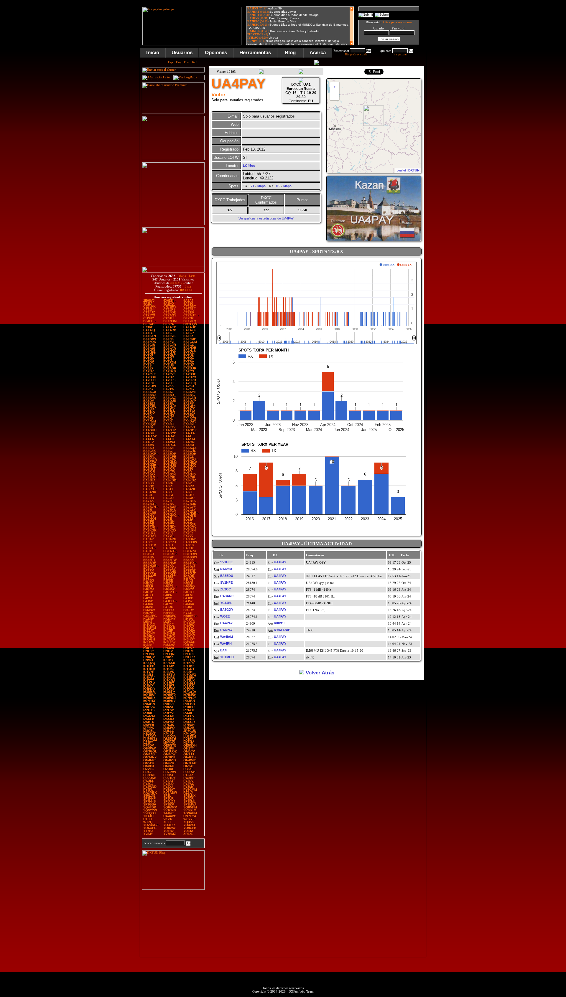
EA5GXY (226, 609)
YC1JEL (226, 603)
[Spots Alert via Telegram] (173, 159)
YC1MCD (227, 657)
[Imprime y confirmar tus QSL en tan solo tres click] (173, 224)
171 (251, 186)
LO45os (249, 165)
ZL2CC (225, 589)
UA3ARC (227, 596)
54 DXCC (177, 283)
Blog (290, 52)
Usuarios (182, 52)
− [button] (334, 96)
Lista (192, 276)
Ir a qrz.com (400, 54)
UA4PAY (280, 562)
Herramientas (255, 52)
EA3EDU (226, 575)
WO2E (225, 616)
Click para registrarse (397, 22)
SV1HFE (226, 562)
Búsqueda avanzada (356, 54)
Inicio (152, 52)
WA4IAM (226, 636)
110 (277, 186)
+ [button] (334, 86)
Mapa (182, 276)
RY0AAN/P (282, 630)
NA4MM (226, 569)
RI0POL (280, 623)
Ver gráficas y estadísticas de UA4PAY (266, 218)
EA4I (223, 650)
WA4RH (226, 643)
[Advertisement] (455, 92)
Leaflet (401, 170)
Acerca (318, 52)
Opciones (216, 52)
